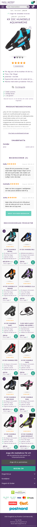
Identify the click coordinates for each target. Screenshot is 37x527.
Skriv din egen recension (18, 213)
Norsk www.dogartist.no (18, 523)
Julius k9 (24, 10)
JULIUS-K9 (21, 16)
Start (12, 10)
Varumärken (18, 10)
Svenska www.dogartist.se (18, 522)
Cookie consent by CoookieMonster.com (26, 525)
